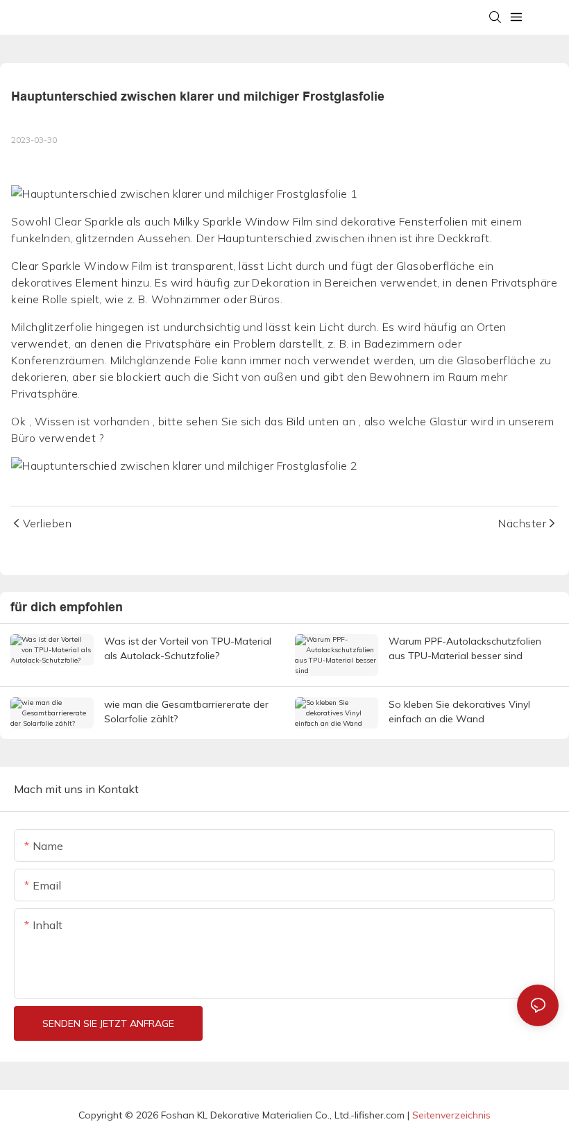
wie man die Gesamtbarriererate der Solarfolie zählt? (186, 711)
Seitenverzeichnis (451, 1115)
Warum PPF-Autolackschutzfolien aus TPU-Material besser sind (465, 648)
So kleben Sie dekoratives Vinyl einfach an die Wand (459, 711)
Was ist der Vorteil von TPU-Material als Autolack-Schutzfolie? (187, 648)
